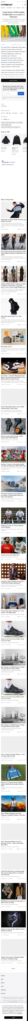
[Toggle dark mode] (22, 4)
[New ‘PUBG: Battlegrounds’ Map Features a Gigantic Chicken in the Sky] (13, 803)
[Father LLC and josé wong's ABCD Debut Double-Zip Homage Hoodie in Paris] (13, 772)
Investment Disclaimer (13, 1001)
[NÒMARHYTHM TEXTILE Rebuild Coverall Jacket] (16, 140)
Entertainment (4, 759)
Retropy (21, 60)
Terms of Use (16, 97)
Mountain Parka (4, 148)
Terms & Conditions (6, 999)
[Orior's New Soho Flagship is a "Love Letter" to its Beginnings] (13, 600)
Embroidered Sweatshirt (24, 149)
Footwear (9, 7)
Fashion (3, 7)
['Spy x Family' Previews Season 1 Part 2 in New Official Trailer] (13, 744)
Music (23, 7)
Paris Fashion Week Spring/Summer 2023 (11, 127)
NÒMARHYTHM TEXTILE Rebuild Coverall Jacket (14, 150)
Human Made (3, 147)
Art (14, 7)
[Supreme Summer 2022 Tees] (13, 544)
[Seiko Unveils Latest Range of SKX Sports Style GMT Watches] (13, 426)
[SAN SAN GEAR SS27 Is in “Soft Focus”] (13, 306)
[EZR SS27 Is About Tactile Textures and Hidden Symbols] (13, 209)
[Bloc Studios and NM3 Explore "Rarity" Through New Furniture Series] (13, 656)
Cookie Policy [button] (11, 1011)
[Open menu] (25, 4)
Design (18, 7)
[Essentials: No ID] (13, 336)
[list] (13, 34)
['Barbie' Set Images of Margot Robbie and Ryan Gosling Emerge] (13, 946)
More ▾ (13, 968)
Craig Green (6, 47)
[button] (25, 44)
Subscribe (21, 93)
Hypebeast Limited (7, 996)
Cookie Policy (20, 999)
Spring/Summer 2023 (7, 58)
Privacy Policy (14, 999)
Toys (2, 934)
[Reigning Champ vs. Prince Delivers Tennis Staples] (13, 515)
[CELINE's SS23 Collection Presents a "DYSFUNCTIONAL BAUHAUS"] (13, 571)
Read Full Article (13, 80)
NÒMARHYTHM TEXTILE (14, 148)
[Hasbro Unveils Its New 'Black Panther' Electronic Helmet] (13, 918)
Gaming (2, 818)
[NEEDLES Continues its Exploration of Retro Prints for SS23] (13, 890)
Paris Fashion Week (10, 122)
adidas (23, 47)
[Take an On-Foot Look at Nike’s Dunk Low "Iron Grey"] (13, 628)
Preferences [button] (20, 1013)
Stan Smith (13, 60)
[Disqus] (13, 177)
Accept (13, 1017)
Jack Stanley (4, 106)
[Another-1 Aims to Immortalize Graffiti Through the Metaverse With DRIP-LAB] (13, 454)
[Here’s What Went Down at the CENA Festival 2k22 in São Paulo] (13, 396)
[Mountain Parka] (5, 140)
